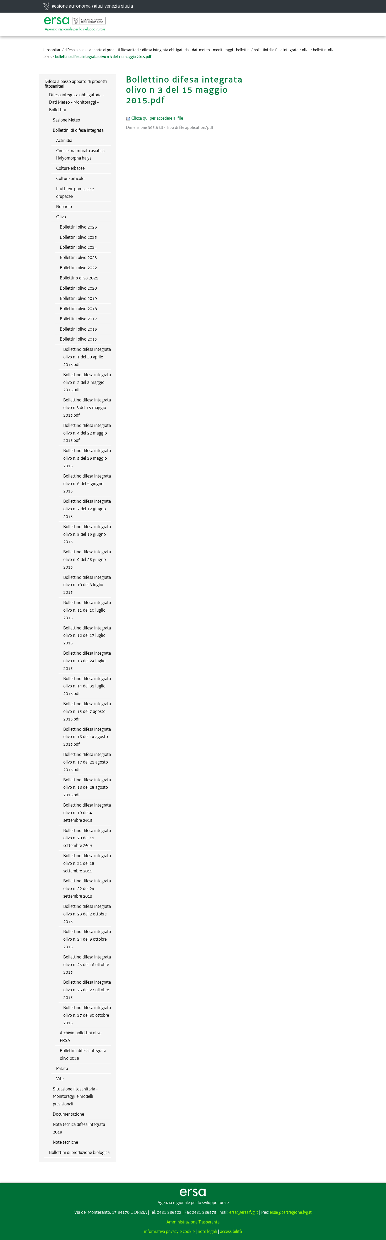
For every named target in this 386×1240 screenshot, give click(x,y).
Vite (60, 1079)
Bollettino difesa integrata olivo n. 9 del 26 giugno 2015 (87, 559)
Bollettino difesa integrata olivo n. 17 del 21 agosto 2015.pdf (87, 761)
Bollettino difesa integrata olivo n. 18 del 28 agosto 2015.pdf (87, 787)
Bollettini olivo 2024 (78, 247)
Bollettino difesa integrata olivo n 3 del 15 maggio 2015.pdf (87, 407)
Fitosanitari (52, 49)
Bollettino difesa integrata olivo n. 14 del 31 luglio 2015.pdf (87, 686)
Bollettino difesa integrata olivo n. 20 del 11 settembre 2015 (87, 838)
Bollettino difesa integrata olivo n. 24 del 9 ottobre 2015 (87, 939)
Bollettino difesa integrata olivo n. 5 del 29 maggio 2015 (87, 458)
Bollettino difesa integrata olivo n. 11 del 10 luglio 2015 (87, 610)
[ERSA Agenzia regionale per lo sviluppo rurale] (74, 21)
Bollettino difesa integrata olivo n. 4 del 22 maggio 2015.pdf (87, 432)
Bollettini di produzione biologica (79, 1152)
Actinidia (64, 140)
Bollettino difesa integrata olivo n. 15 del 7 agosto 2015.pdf (87, 711)
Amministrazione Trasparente (193, 1222)
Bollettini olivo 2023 (78, 257)
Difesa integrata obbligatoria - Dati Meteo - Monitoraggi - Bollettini (196, 49)
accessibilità (231, 1231)
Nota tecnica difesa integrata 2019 (79, 1128)
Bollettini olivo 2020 (78, 288)
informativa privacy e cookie (169, 1231)
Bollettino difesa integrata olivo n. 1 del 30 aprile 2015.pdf (87, 356)
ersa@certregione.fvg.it (291, 1212)
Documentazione (68, 1114)
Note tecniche (65, 1142)
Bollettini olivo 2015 (78, 339)
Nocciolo (64, 206)
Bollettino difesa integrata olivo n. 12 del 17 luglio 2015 (87, 635)
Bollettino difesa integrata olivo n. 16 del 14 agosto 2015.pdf (87, 736)
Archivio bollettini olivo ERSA (81, 1036)
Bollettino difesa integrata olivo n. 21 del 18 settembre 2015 (87, 863)
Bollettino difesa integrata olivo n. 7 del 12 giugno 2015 (87, 508)
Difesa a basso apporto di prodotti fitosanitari (102, 49)
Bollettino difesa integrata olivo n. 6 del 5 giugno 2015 (87, 483)
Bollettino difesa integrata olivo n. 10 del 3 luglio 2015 (87, 584)
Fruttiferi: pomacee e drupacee (75, 192)
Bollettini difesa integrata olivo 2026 (83, 1054)
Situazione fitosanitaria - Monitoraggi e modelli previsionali (75, 1096)
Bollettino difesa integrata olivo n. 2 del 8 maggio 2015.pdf (87, 382)
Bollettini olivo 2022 (78, 268)
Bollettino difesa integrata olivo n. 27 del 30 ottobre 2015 (87, 1015)
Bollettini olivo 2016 (78, 329)
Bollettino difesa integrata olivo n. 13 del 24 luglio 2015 (87, 660)
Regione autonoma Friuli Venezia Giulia (92, 6)
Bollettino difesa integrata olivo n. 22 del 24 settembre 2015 (87, 888)
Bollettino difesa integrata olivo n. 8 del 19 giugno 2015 (87, 534)
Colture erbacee (70, 168)
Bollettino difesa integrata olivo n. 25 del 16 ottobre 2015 (87, 964)
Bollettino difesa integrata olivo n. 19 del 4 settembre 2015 (87, 812)
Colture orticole (70, 178)
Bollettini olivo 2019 (78, 298)
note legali (207, 1231)
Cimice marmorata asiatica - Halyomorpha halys (81, 154)
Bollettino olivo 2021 (79, 278)
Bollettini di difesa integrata (276, 49)
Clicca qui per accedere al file (156, 118)
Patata (62, 1068)
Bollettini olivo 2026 (78, 227)
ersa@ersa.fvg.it (243, 1212)
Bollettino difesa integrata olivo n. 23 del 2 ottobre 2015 (87, 913)
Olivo (306, 49)
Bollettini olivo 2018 (78, 308)
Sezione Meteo (66, 120)
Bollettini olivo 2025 (78, 237)
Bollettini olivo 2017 (78, 319)
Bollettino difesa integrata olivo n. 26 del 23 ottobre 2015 (87, 989)
